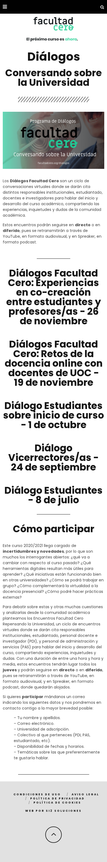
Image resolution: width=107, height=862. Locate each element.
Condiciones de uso (37, 794)
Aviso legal (85, 794)
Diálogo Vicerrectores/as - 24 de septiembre (53, 457)
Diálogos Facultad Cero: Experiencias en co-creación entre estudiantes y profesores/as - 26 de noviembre (53, 297)
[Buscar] (102, 7)
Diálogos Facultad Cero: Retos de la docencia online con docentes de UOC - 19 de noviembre (54, 363)
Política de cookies (57, 803)
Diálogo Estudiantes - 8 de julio (53, 495)
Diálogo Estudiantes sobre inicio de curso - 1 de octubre (53, 415)
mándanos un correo (64, 696)
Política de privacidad (57, 798)
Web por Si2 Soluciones (53, 811)
